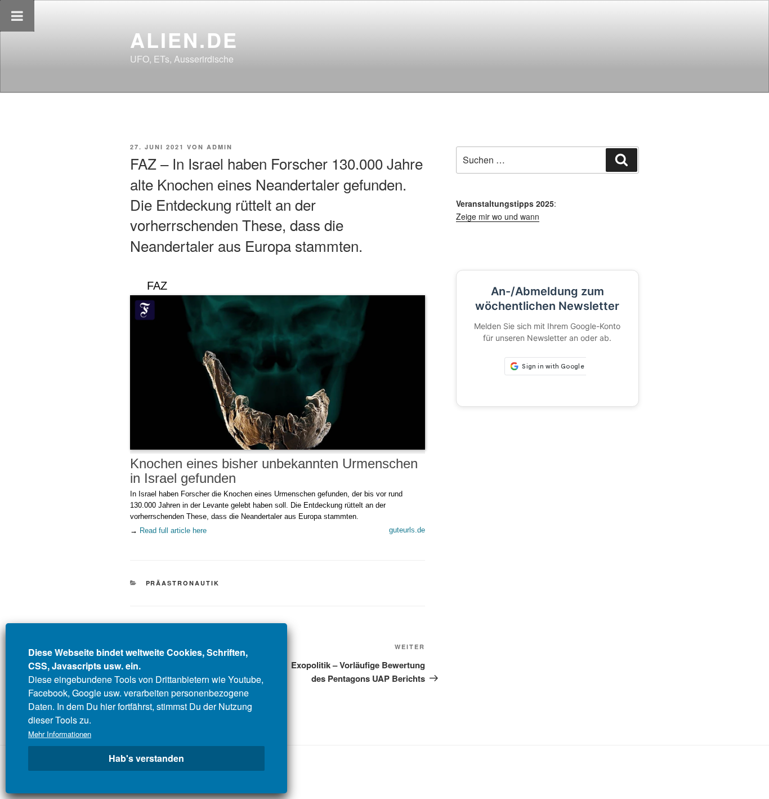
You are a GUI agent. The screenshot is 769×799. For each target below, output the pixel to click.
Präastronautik (183, 583)
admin (220, 147)
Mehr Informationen (59, 734)
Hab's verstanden (146, 758)
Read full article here (173, 530)
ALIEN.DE (184, 39)
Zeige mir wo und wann (497, 216)
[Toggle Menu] (17, 16)
